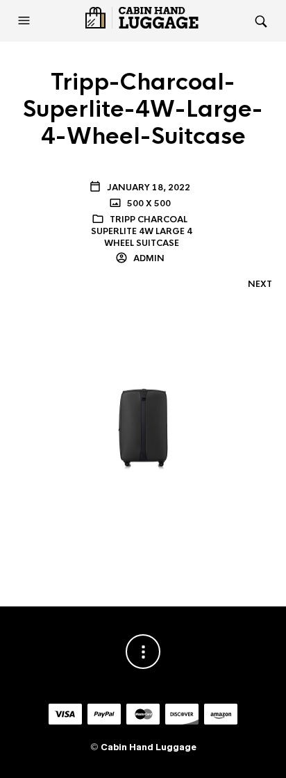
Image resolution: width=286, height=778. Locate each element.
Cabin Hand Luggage (148, 747)
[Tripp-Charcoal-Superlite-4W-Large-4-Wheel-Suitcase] (143, 427)
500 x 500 (148, 203)
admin (148, 258)
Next (260, 284)
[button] (25, 21)
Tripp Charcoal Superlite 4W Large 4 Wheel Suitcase (141, 231)
